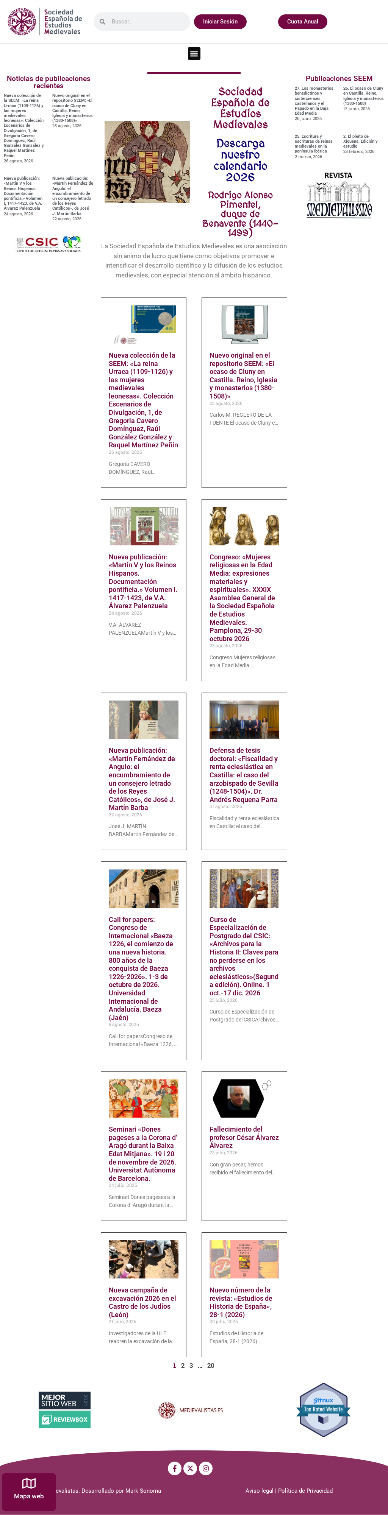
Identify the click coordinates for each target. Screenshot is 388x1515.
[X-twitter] (190, 1468)
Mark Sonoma (143, 1490)
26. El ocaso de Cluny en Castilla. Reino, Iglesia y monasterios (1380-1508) (363, 96)
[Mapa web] (29, 1483)
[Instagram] (206, 1468)
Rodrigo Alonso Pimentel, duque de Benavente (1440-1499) (240, 213)
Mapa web (29, 1496)
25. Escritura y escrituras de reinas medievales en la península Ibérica (314, 144)
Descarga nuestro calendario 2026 (241, 160)
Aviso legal (260, 1490)
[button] (194, 53)
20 (210, 1365)
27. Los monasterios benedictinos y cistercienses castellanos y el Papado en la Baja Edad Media (314, 101)
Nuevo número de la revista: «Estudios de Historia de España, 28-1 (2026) (241, 1302)
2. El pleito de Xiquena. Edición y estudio (360, 141)
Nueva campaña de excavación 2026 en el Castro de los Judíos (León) (142, 1302)
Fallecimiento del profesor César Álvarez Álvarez (244, 1137)
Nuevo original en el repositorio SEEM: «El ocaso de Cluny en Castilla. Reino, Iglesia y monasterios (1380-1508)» (72, 108)
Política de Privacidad (305, 1490)
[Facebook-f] (174, 1468)
